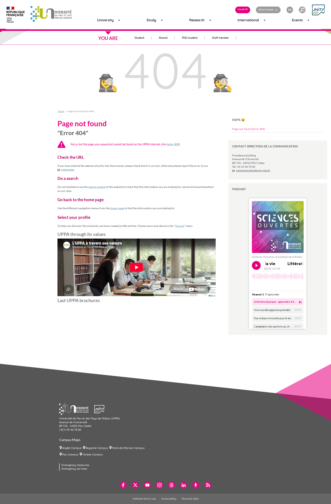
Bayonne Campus (97, 448)
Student (139, 37)
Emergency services (74, 468)
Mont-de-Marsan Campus (128, 448)
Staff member (220, 37)
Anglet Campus (72, 448)
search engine (97, 186)
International (243, 20)
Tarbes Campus (92, 454)
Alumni (163, 37)
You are (179, 225)
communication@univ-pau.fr (253, 170)
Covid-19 (242, 9)
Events (295, 20)
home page (117, 208)
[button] (302, 10)
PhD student (190, 37)
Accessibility (168, 498)
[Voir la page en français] (289, 9)
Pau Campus (70, 454)
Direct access (266, 9)
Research (193, 20)
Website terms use (144, 498)
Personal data (190, 498)
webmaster (67, 169)
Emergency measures (75, 465)
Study (150, 20)
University (102, 20)
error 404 (173, 144)
